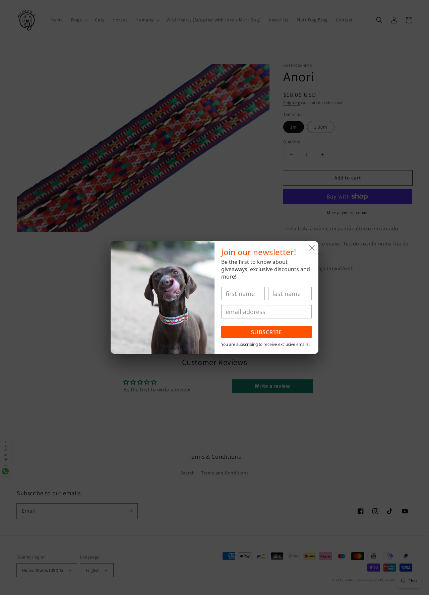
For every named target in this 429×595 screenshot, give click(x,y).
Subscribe (266, 332)
